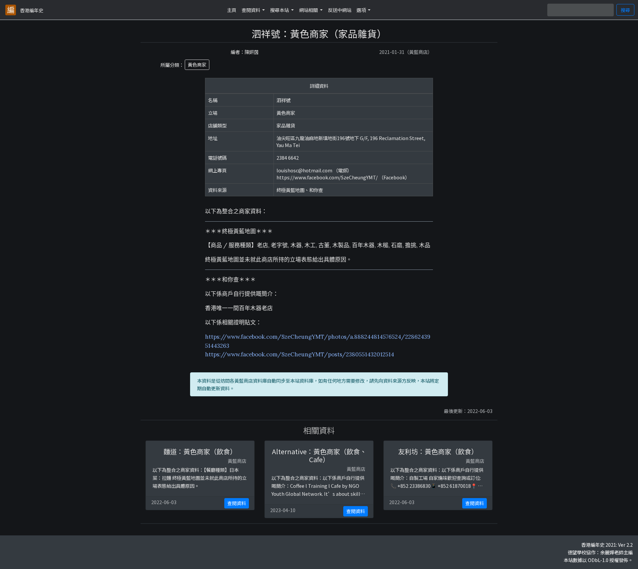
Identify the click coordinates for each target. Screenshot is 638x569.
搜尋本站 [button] (280, 9)
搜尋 (625, 9)
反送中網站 (339, 9)
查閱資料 (236, 503)
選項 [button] (362, 9)
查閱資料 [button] (251, 9)
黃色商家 (197, 64)
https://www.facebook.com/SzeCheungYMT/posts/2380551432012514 (299, 354)
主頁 (231, 9)
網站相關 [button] (309, 9)
